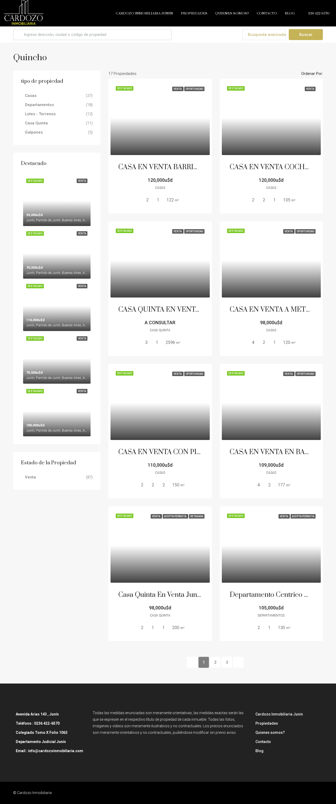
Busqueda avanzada (266, 34)
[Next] (238, 662)
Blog (290, 13)
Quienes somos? (232, 13)
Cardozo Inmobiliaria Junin (144, 13)
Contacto (267, 13)
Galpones (34, 132)
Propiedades (194, 13)
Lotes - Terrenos (40, 114)
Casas (30, 95)
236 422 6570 (318, 13)
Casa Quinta (36, 123)
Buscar (306, 34)
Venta (30, 477)
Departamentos (39, 104)
